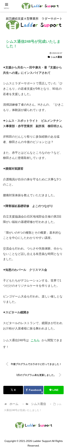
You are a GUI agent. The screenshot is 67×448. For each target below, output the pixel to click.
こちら (35, 340)
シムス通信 (56, 57)
